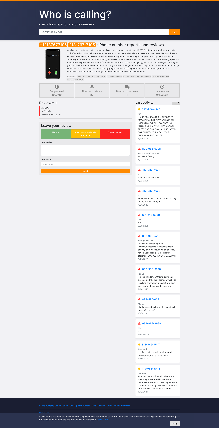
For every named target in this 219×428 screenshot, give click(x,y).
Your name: (46, 159)
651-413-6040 (151, 214)
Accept (174, 423)
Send (85, 171)
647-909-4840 (151, 109)
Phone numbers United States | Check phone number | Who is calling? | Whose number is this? (84, 405)
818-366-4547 (151, 344)
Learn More (102, 419)
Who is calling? (75, 14)
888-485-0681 (151, 299)
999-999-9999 (151, 323)
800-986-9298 (151, 148)
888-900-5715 (151, 236)
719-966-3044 (151, 368)
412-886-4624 (151, 169)
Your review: (47, 142)
